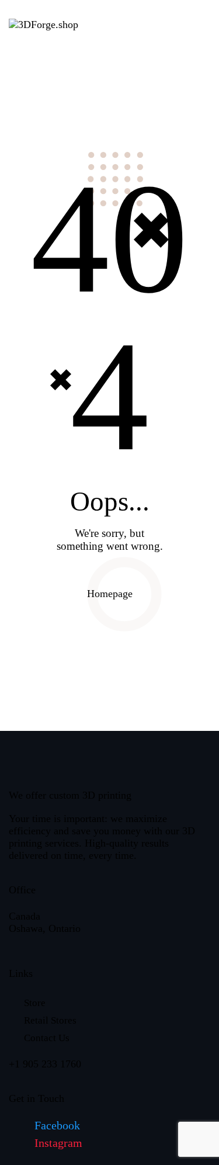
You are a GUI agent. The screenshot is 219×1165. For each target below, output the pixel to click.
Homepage (110, 593)
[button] (144, 24)
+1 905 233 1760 (45, 1064)
